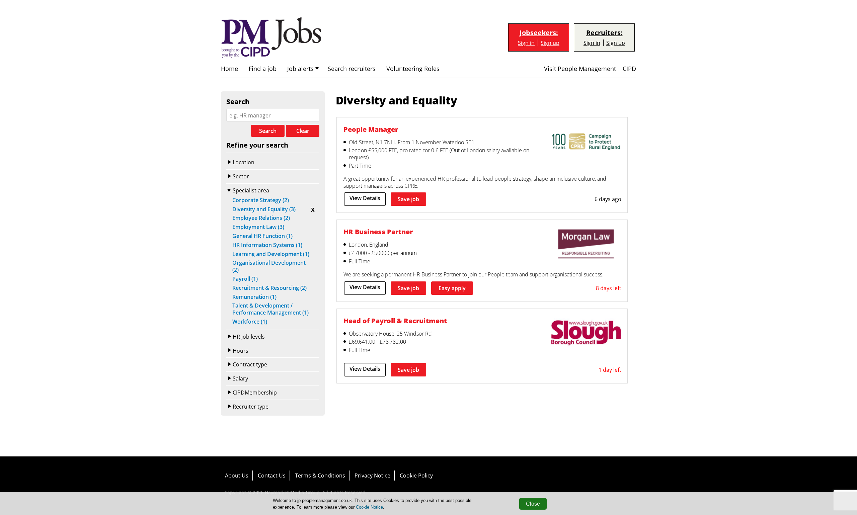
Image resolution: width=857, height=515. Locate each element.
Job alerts (300, 69)
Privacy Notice (372, 475)
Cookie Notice (369, 507)
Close (533, 504)
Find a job (263, 69)
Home (229, 69)
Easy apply (452, 288)
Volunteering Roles (413, 69)
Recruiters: (604, 33)
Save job (408, 199)
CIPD (629, 69)
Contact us (272, 475)
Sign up (550, 42)
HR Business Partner (378, 231)
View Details (364, 198)
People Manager (370, 129)
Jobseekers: (539, 33)
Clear (302, 131)
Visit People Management (580, 69)
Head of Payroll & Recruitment (395, 320)
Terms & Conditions (320, 475)
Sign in (526, 42)
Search (268, 131)
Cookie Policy (416, 475)
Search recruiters (352, 69)
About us (236, 475)
